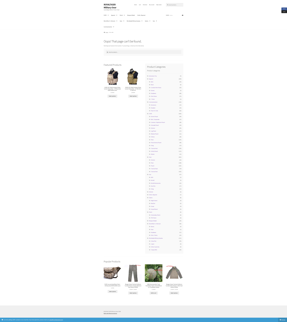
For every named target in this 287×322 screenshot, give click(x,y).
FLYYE (105, 15)
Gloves (152, 90)
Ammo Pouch (154, 116)
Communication (108, 27)
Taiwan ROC (154, 250)
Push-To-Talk (154, 110)
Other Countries (155, 247)
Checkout (145, 4)
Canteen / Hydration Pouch (158, 122)
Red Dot (153, 203)
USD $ (283, 9)
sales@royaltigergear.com (56, 320)
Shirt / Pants (154, 235)
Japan (152, 244)
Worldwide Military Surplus (133, 21)
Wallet (152, 154)
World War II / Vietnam (109, 21)
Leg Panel (153, 131)
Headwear (153, 93)
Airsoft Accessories (156, 183)
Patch (121, 15)
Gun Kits (153, 186)
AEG (152, 177)
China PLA (153, 241)
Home (135, 4)
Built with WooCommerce (110, 313)
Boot (152, 84)
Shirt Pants (154, 96)
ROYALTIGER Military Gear (110, 6)
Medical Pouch (154, 134)
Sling (152, 145)
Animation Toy (153, 76)
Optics (146, 21)
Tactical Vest (154, 148)
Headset (153, 108)
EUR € (283, 11)
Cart (140, 4)
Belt (152, 82)
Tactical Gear (154, 168)
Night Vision (154, 200)
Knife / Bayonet (141, 15)
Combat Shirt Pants (156, 87)
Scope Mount (154, 209)
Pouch (152, 166)
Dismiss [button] (283, 320)
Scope (152, 206)
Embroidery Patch (155, 215)
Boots (152, 226)
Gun (154, 21)
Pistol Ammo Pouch (156, 142)
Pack (152, 139)
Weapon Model (131, 15)
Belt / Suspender (155, 119)
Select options (112, 96)
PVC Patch (153, 218)
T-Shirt (153, 99)
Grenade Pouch (155, 125)
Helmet (151, 192)
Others (153, 137)
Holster (153, 128)
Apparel (113, 15)
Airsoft (152, 180)
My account (151, 4)
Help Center (159, 4)
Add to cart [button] (153, 293)
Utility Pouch (154, 151)
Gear (121, 21)
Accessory (153, 105)
